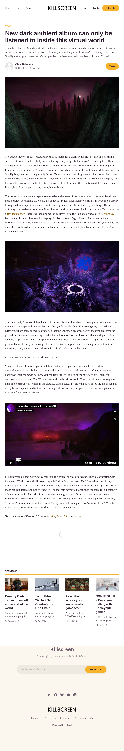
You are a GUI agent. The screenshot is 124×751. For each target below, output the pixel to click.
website (51, 516)
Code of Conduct (61, 718)
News (8, 26)
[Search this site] (85, 8)
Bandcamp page (16, 213)
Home (8, 8)
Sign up (35, 718)
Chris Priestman (24, 64)
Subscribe (111, 8)
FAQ (46, 718)
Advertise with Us (84, 718)
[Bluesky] (62, 695)
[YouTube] (68, 695)
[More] (39, 8)
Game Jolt (62, 516)
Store (18, 8)
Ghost (68, 725)
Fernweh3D (107, 213)
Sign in (95, 8)
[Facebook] (55, 695)
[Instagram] (75, 695)
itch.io (77, 516)
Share (112, 66)
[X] (49, 695)
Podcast (29, 8)
